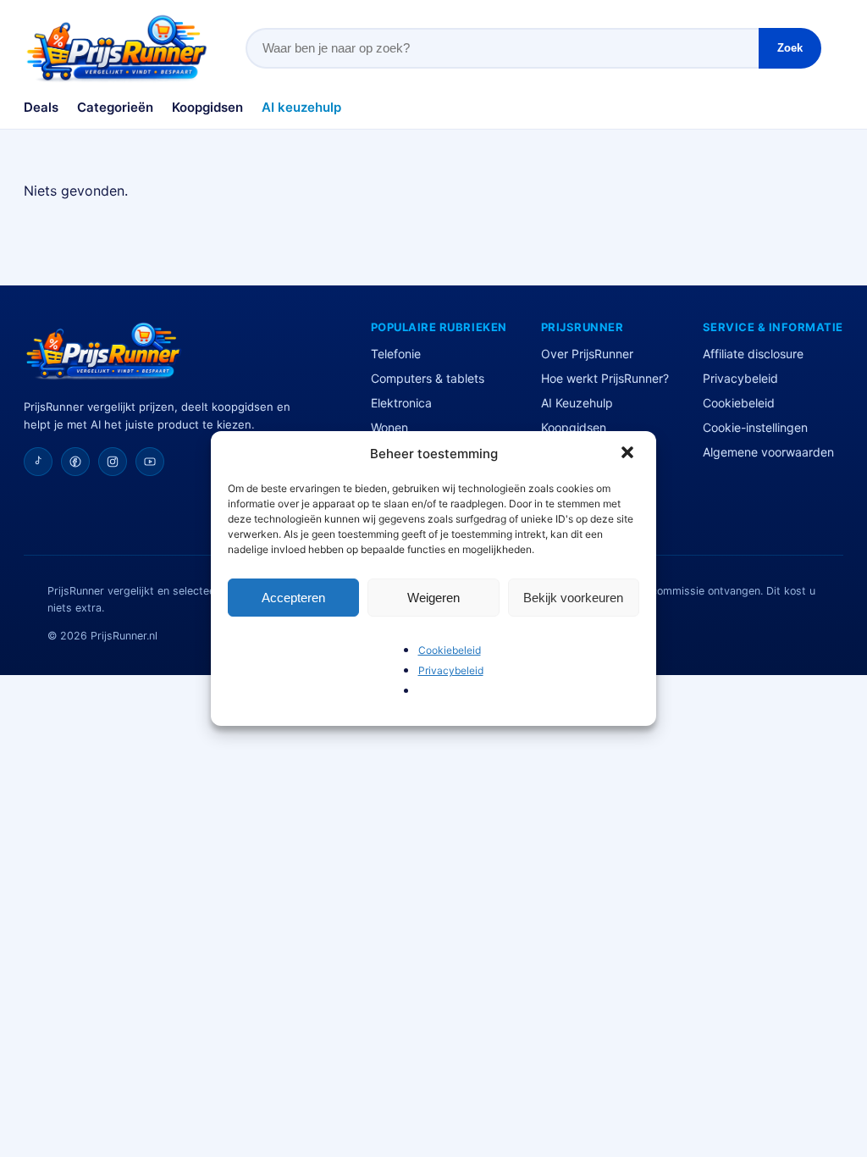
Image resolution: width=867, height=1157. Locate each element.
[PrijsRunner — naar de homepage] (117, 48)
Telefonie (396, 353)
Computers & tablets (427, 378)
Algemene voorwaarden (768, 452)
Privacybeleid (450, 670)
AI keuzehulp (301, 107)
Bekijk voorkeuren (573, 597)
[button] (629, 454)
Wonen (389, 427)
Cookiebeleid (449, 650)
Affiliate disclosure (753, 353)
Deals (41, 107)
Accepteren (293, 597)
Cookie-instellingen (755, 427)
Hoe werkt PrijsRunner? (605, 378)
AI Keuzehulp (577, 403)
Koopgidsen (207, 107)
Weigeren (433, 597)
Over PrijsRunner (587, 353)
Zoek (790, 48)
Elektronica (401, 403)
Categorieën (115, 107)
